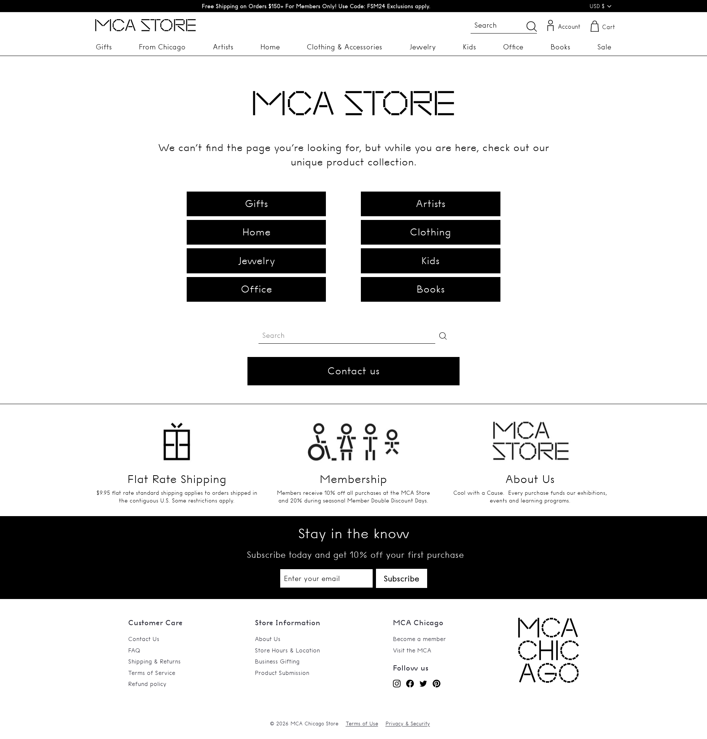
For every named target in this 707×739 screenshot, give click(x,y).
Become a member (419, 638)
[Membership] (353, 437)
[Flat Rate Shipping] (177, 437)
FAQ (134, 650)
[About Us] (530, 437)
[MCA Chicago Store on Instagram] (397, 683)
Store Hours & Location (287, 650)
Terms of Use (362, 723)
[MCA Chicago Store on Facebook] (410, 683)
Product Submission (282, 672)
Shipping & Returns (154, 661)
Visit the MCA (412, 650)
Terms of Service (151, 672)
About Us (268, 638)
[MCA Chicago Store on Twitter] (423, 683)
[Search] (532, 26)
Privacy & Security (408, 723)
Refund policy (147, 683)
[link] (548, 680)
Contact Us (143, 638)
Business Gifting (277, 661)
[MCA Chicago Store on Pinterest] (436, 683)
